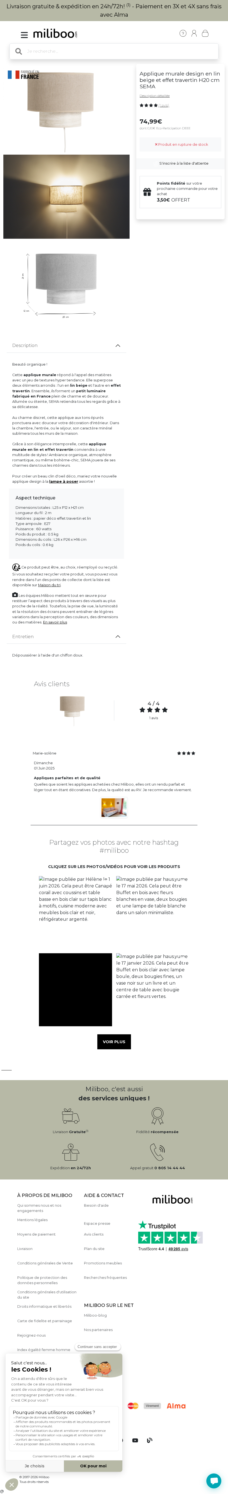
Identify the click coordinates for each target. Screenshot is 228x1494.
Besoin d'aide (96, 1205)
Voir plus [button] (114, 1041)
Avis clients (93, 1234)
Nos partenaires (98, 1330)
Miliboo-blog (95, 1315)
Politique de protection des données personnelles (42, 1280)
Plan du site (94, 1249)
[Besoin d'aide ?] (213, 1480)
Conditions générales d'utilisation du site (46, 1294)
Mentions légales (32, 1220)
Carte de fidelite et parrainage (44, 1321)
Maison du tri (49, 585)
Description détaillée (155, 96)
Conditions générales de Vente (45, 1263)
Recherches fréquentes (105, 1278)
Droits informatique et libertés (44, 1306)
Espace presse (97, 1223)
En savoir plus (55, 622)
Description (25, 345)
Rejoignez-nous (31, 1335)
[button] (75, 912)
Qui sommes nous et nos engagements (39, 1208)
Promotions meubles (103, 1263)
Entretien (23, 636)
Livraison (25, 1249)
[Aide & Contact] (183, 33)
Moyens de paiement (36, 1234)
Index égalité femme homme (43, 1350)
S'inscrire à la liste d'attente (183, 163)
